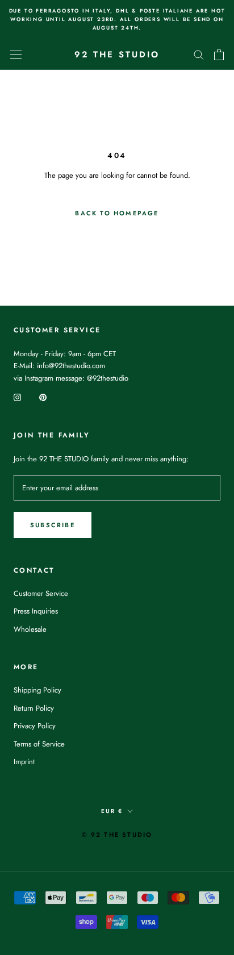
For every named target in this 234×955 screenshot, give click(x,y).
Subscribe (52, 524)
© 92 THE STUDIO (117, 834)
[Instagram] (17, 396)
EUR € (112, 811)
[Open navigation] (16, 54)
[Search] (199, 54)
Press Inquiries (36, 611)
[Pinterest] (43, 396)
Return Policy (34, 708)
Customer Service (41, 593)
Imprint (24, 761)
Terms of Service (39, 744)
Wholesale (30, 629)
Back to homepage (116, 213)
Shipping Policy (37, 690)
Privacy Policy (35, 725)
